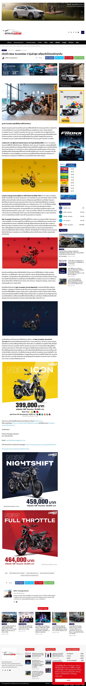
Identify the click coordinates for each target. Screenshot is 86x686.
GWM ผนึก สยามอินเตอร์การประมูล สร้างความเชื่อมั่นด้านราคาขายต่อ (76, 262)
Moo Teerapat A (63, 256)
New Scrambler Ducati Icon (32, 573)
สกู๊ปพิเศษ (31, 423)
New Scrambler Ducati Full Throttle (17, 573)
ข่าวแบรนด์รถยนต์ (14, 449)
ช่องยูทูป (51, 423)
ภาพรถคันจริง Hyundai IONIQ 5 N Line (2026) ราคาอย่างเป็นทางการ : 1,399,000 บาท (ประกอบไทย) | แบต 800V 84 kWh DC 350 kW (76, 629)
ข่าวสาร (14, 423)
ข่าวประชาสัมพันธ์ (62, 264)
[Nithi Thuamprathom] (3, 58)
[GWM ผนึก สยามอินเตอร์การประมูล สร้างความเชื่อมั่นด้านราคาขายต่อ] (63, 263)
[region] (43, 12)
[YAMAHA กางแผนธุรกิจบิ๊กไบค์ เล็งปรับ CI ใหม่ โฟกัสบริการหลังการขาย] (48, 655)
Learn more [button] (58, 676)
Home (3, 46)
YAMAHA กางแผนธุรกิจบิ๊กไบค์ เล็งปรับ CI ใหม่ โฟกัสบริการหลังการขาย (58, 655)
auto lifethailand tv (8, 425)
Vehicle (14, 46)
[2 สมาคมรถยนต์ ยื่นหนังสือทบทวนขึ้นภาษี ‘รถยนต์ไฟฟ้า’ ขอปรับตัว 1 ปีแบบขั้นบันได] (48, 662)
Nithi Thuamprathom (11, 58)
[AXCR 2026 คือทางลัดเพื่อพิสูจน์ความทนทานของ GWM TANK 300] (48, 670)
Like (83, 208)
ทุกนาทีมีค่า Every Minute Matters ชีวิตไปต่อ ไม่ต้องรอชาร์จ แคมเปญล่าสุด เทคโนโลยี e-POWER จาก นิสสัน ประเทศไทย (76, 271)
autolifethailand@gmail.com (15, 440)
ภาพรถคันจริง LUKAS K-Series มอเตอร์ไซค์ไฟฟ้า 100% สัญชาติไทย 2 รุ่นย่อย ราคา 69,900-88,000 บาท (75, 281)
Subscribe (81, 224)
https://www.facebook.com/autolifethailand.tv (40, 444)
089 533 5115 (9, 436)
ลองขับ (36, 423)
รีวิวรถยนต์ (5, 449)
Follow (82, 212)
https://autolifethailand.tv (19, 593)
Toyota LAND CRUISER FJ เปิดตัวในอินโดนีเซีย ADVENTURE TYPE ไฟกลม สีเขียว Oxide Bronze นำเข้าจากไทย (71, 252)
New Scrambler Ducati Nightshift (47, 573)
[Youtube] (78, 32)
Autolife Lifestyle (8, 46)
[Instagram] (71, 32)
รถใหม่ (25, 423)
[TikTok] (73, 32)
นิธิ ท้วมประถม (39, 421)
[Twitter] (76, 32)
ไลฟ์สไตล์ (22, 449)
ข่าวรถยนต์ (20, 423)
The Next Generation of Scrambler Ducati (29, 575)
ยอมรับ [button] (68, 680)
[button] (43, 12)
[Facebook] (69, 32)
